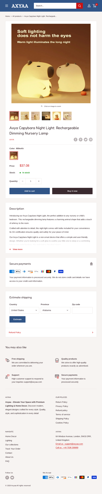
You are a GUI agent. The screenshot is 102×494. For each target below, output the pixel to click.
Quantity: (13, 181)
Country (13, 304)
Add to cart (29, 191)
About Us (9, 457)
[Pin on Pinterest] (80, 139)
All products (17, 16)
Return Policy (61, 402)
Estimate (17, 319)
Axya (11, 140)
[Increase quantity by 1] (39, 181)
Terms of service (63, 414)
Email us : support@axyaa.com (69, 444)
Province (45, 304)
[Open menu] (6, 6)
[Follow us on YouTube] (12, 477)
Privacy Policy (62, 406)
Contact (8, 453)
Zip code (76, 304)
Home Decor (10, 436)
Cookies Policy (62, 423)
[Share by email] (91, 139)
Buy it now (72, 191)
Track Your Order (12, 449)
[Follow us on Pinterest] (7, 477)
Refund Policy (15, 332)
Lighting (8, 440)
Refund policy (61, 410)
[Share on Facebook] (75, 139)
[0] (94, 5)
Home (7, 16)
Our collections (11, 444)
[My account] (89, 5)
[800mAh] (14, 155)
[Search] (79, 6)
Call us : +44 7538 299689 (67, 447)
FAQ (7, 461)
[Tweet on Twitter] (86, 139)
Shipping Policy (62, 418)
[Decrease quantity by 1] (22, 181)
